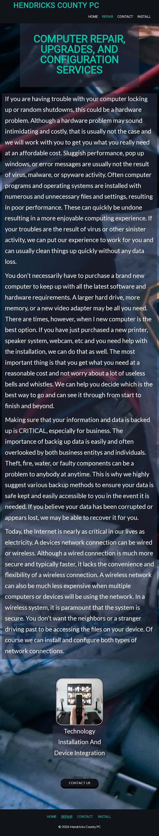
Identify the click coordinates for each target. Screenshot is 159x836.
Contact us (79, 783)
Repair (107, 16)
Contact (125, 16)
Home (93, 16)
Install (144, 16)
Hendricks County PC (56, 5)
